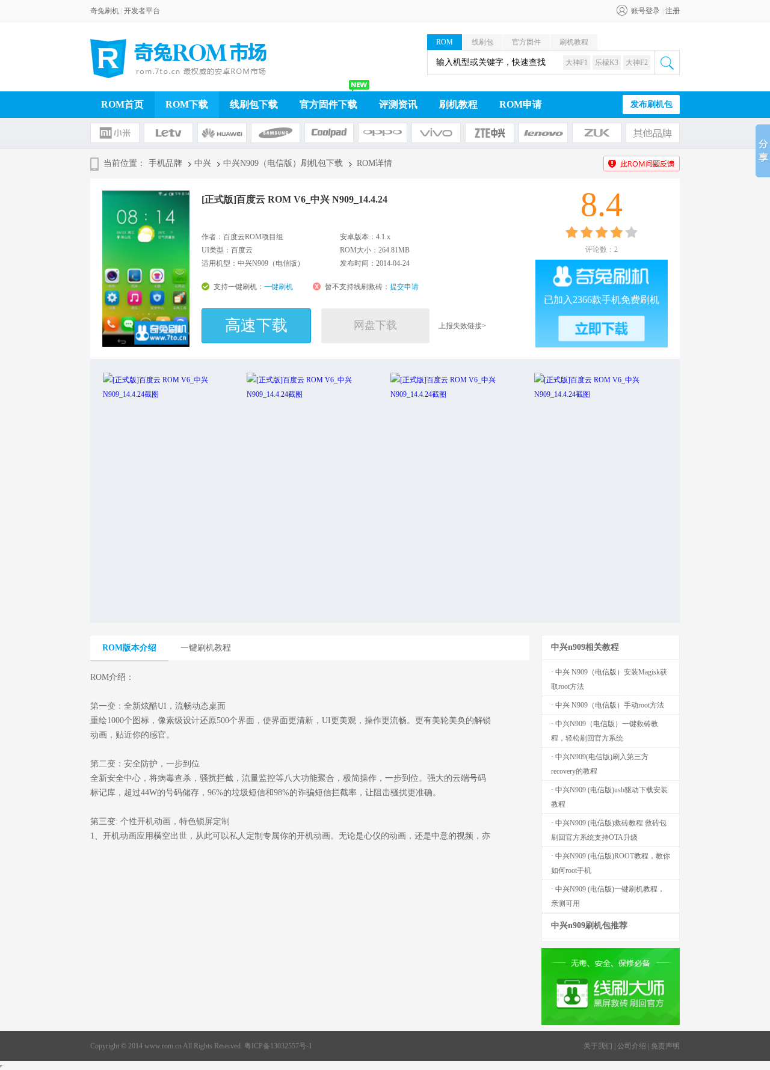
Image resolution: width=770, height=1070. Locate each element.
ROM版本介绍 (129, 647)
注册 (672, 11)
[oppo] (382, 133)
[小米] (115, 133)
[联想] (543, 133)
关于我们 (598, 1046)
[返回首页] (178, 58)
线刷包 (482, 42)
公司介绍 (631, 1046)
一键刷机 (278, 287)
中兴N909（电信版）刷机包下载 (283, 163)
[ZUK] (596, 133)
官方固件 (526, 42)
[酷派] (329, 133)
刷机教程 (573, 42)
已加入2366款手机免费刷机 (601, 300)
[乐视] (168, 133)
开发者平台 (142, 11)
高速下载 (256, 325)
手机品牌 (165, 163)
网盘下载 (375, 325)
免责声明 (665, 1046)
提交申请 (404, 287)
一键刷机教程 (205, 647)
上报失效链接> (462, 326)
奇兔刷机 (104, 11)
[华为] (222, 133)
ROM (444, 42)
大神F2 (637, 62)
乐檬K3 (606, 62)
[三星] (275, 133)
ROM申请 (520, 104)
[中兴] (489, 133)
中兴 (202, 163)
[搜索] (667, 62)
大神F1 (576, 62)
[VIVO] (436, 133)
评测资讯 (398, 104)
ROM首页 (122, 104)
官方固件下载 (328, 104)
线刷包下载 (254, 104)
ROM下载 (186, 104)
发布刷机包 (651, 104)
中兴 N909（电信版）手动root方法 (609, 705)
